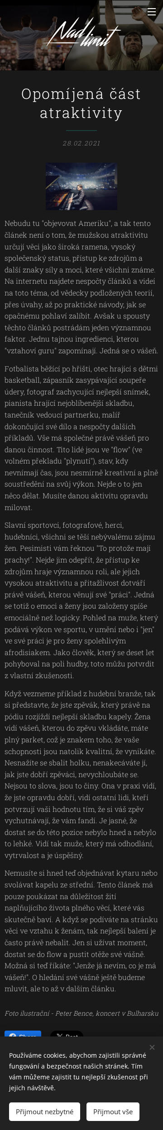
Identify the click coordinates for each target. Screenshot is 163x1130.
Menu (152, 11)
